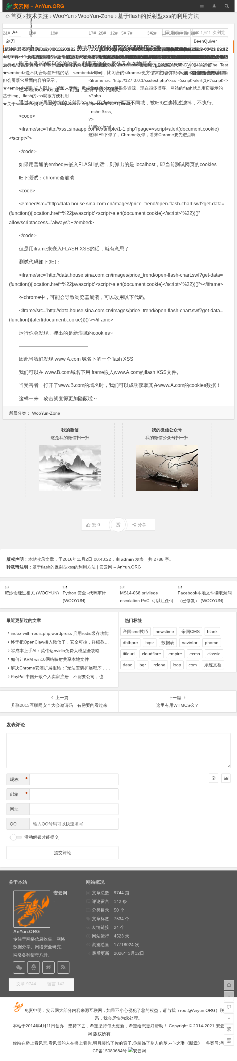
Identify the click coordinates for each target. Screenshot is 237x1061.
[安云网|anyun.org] (137, 1050)
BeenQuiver (205, 41)
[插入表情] (213, 778)
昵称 (19, 779)
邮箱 (19, 794)
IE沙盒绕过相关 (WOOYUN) (32, 592)
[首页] (229, 985)
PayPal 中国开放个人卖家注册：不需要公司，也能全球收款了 (70, 676)
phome (211, 642)
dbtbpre (130, 642)
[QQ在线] (33, 967)
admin (127, 559)
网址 (14, 809)
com (193, 664)
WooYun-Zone (96, 16)
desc (127, 664)
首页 (16, 16)
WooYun (63, 16)
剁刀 (10, 41)
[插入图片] (226, 778)
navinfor (190, 642)
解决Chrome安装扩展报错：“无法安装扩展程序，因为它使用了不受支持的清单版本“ (91, 667)
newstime (165, 631)
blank (212, 631)
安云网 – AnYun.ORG (38, 6)
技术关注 (37, 16)
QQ (13, 823)
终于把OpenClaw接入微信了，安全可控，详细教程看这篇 (66, 642)
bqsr (149, 642)
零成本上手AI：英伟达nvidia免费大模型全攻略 (55, 650)
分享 (142, 524)
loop (177, 664)
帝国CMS (190, 631)
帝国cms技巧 (135, 631)
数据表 (167, 642)
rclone (159, 664)
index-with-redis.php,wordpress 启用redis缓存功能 (60, 633)
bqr (142, 664)
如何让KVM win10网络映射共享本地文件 (50, 659)
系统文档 (213, 664)
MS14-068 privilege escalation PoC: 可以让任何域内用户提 (146, 600)
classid (214, 653)
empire (175, 653)
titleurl (129, 653)
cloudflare (151, 653)
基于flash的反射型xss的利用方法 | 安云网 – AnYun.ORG (86, 566)
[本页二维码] (229, 1041)
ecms (194, 653)
